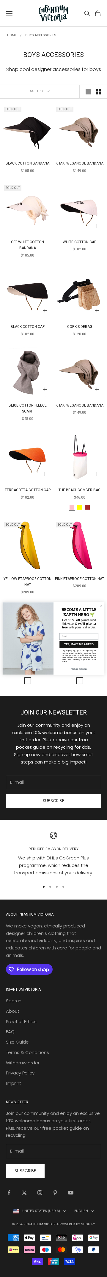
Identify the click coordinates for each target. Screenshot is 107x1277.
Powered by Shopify (77, 1224)
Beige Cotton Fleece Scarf (28, 408)
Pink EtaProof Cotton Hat (79, 579)
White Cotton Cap (79, 242)
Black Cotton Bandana (27, 163)
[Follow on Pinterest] (55, 1193)
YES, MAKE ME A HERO (79, 644)
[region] (53, 854)
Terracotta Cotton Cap (28, 490)
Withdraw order (23, 1063)
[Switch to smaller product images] (98, 92)
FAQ (10, 1031)
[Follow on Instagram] (40, 1193)
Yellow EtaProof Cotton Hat (27, 582)
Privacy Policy (20, 1073)
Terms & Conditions (27, 1052)
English (81, 1211)
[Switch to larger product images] (88, 92)
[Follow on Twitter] (24, 1193)
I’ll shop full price (79, 669)
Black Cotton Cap (28, 327)
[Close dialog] (101, 605)
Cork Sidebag (79, 327)
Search (13, 1001)
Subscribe (53, 801)
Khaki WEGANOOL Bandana (79, 163)
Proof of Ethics (21, 1021)
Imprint (13, 1083)
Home (12, 35)
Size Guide (17, 1042)
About (12, 1011)
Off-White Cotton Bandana (27, 245)
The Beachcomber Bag (79, 490)
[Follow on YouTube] (71, 1193)
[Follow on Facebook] (9, 1193)
